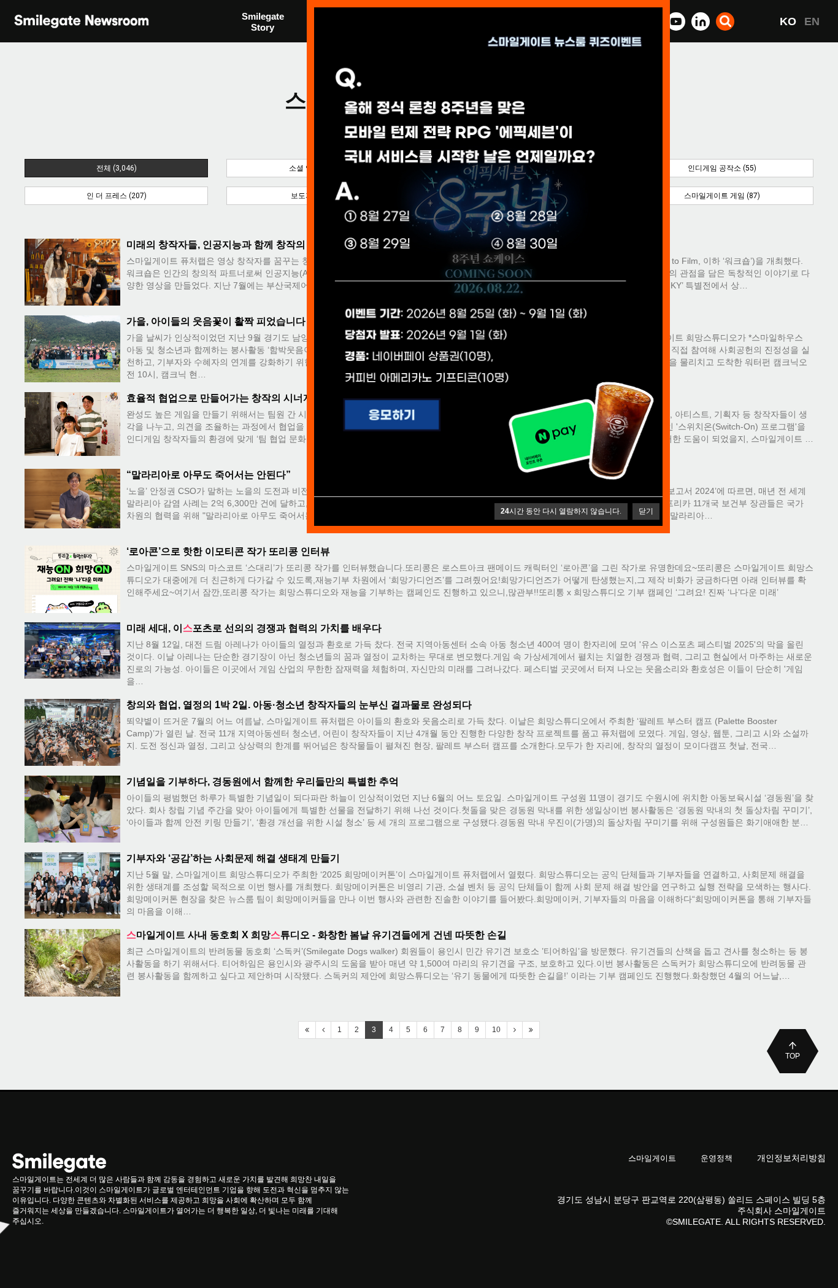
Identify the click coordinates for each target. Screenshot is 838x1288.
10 (496, 1029)
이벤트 (255, 47)
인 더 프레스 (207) (116, 195)
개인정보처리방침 (791, 1158)
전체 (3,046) (116, 168)
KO (788, 21)
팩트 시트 (261, 23)
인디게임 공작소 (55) (722, 168)
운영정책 (716, 1158)
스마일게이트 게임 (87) (722, 195)
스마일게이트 (652, 1158)
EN (812, 21)
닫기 (646, 511)
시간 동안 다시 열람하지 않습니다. (561, 511)
